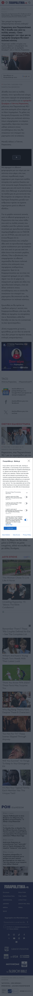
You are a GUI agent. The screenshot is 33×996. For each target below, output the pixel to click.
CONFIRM (10, 528)
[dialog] (16, 498)
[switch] (25, 497)
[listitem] (16, 492)
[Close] (29, 461)
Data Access (16, 535)
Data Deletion (6, 535)
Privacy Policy (27, 535)
